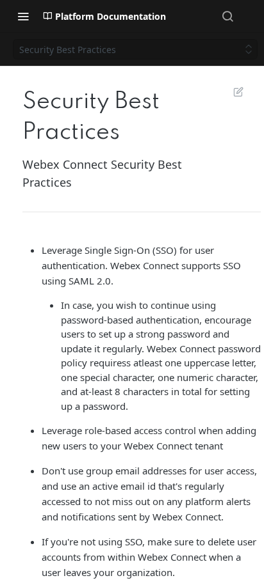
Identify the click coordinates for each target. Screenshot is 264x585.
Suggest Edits (232, 91)
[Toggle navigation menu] (23, 16)
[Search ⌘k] (227, 16)
